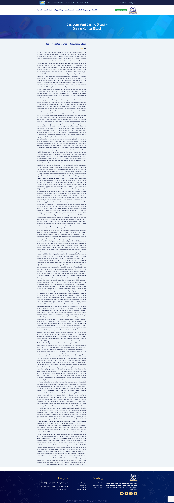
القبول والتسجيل (69, 9)
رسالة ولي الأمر (58, 9)
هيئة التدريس (48, 9)
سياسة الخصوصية (81, 489)
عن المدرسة (87, 9)
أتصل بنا (39, 9)
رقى (67, 500)
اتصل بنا (83, 487)
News (81, 48)
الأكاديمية (79, 9)
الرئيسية (94, 9)
